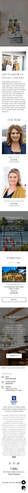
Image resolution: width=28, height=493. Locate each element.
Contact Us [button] (14, 355)
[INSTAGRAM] (14, 463)
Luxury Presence (14, 474)
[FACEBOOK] (9, 463)
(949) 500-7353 (9, 383)
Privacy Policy (21, 482)
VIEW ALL (14, 243)
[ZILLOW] (18, 463)
